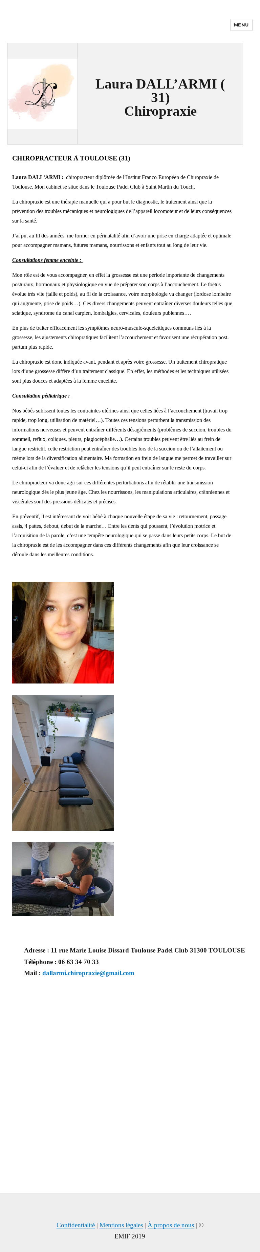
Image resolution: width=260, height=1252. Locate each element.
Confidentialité (76, 1225)
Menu (241, 24)
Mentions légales (121, 1225)
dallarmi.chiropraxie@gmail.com (88, 973)
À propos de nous (171, 1225)
